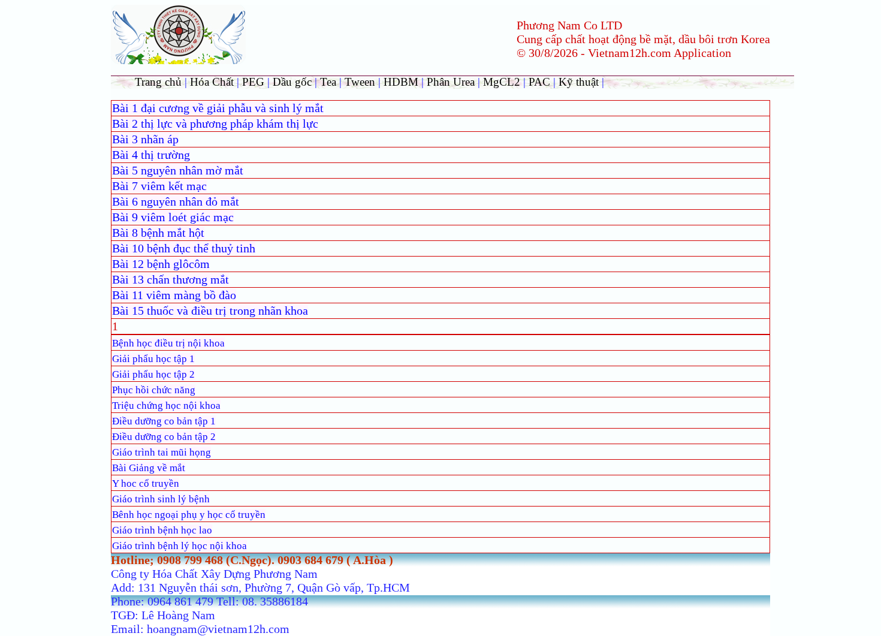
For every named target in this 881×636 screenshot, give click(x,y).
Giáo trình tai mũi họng (161, 452)
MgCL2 (501, 82)
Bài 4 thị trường (151, 154)
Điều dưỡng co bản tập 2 (164, 436)
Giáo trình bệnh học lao (162, 530)
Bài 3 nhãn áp (145, 139)
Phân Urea (451, 82)
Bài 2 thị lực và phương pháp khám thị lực (215, 123)
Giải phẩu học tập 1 (153, 358)
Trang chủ (158, 82)
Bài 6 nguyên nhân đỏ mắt (175, 201)
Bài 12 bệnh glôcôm (161, 263)
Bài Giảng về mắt (148, 468)
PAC (539, 82)
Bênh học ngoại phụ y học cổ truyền (188, 514)
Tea (329, 82)
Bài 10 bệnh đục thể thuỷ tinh (183, 248)
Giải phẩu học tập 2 (153, 374)
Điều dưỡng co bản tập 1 (164, 421)
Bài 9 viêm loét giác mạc (173, 217)
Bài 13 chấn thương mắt (170, 279)
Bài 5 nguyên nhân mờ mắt (177, 170)
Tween (360, 82)
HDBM (401, 82)
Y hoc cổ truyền (145, 483)
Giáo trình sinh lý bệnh (161, 499)
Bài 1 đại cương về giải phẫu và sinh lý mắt (218, 107)
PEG (253, 82)
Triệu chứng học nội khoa (166, 405)
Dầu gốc (292, 82)
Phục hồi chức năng (153, 390)
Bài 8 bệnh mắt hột (158, 232)
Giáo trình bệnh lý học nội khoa (179, 545)
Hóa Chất (212, 82)
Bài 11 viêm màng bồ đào (174, 295)
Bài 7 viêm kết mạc (159, 185)
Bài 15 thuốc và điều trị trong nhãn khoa (210, 310)
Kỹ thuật (580, 82)
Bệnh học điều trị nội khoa (168, 343)
